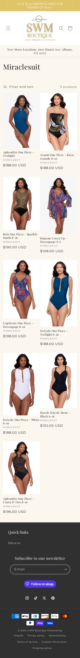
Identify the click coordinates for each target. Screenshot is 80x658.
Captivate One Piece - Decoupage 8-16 (18, 324)
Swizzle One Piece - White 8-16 (21, 421)
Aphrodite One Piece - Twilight (18, 153)
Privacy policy (36, 635)
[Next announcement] (72, 5)
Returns (14, 543)
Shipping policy (42, 648)
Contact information (54, 641)
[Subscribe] (65, 569)
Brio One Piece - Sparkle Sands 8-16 (20, 235)
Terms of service (27, 641)
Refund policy (57, 635)
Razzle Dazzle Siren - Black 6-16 (55, 414)
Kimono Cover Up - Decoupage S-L (53, 240)
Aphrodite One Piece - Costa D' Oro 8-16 (18, 500)
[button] (8, 28)
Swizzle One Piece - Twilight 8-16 (54, 332)
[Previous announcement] (7, 5)
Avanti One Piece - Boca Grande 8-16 (57, 156)
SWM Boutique (37, 630)
